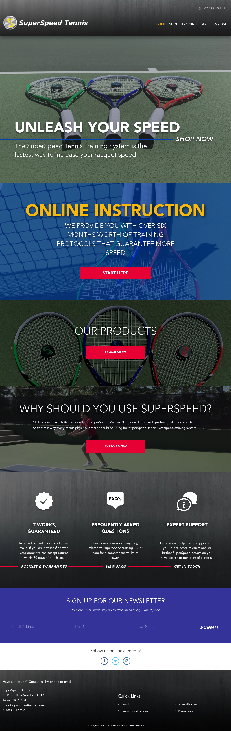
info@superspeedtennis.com (23, 705)
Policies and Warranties (135, 711)
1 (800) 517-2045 (15, 710)
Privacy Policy (185, 711)
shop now (194, 139)
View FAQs (115, 566)
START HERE (116, 273)
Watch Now (115, 446)
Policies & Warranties (44, 566)
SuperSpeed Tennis (115, 725)
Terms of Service (187, 704)
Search (126, 704)
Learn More (116, 352)
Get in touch (187, 566)
